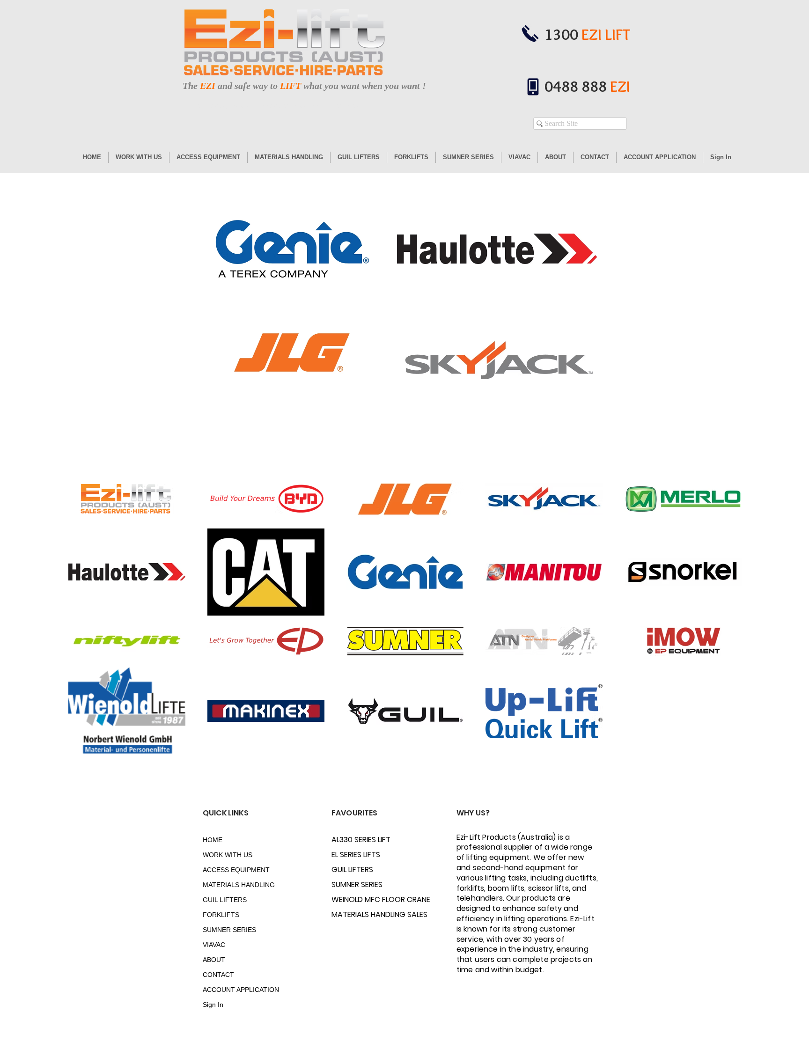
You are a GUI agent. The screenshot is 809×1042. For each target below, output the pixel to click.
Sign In (213, 1004)
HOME (212, 840)
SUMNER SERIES (229, 929)
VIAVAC (214, 944)
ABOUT (214, 959)
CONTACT (218, 974)
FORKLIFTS (221, 914)
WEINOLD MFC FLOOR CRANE (364, 899)
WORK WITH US (227, 855)
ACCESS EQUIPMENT (236, 869)
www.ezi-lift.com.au (334, 106)
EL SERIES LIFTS (355, 854)
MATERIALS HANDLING (236, 884)
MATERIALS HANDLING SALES (364, 914)
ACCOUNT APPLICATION (236, 989)
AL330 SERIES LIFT (360, 839)
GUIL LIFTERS (225, 899)
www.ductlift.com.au (281, 106)
